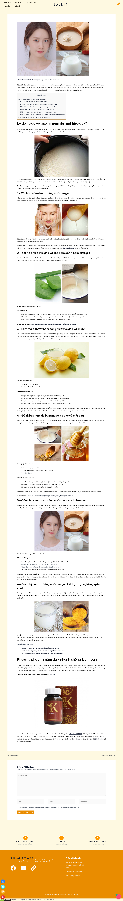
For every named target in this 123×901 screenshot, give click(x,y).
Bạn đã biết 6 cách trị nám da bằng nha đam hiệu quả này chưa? (54, 324)
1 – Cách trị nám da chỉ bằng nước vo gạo (33, 102)
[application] (23, 3)
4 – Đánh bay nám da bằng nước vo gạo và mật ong (37, 109)
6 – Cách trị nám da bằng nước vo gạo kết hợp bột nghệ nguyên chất (42, 115)
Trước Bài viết (13, 755)
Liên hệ (17, 6)
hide (44, 95)
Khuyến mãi (31, 3)
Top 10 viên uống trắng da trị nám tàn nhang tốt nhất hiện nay (42, 651)
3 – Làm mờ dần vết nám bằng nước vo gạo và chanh (37, 107)
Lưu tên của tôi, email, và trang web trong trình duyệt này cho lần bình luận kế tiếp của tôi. (49, 808)
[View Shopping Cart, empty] (117, 4)
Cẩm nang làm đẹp (37, 80)
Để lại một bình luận (23, 80)
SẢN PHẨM (18, 3)
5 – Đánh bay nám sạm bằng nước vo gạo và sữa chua (38, 112)
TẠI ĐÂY (53, 674)
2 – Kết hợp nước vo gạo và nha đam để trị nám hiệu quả (38, 104)
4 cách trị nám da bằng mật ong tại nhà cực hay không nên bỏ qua (50, 496)
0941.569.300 (99, 739)
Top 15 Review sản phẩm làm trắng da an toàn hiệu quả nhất (42, 653)
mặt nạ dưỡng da (68, 248)
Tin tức (7, 6)
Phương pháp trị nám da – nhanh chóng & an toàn (34, 117)
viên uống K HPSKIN (75, 734)
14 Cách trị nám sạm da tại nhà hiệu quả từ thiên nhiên (40, 648)
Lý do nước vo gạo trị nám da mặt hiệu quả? (32, 99)
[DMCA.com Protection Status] (5, 900)
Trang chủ (8, 3)
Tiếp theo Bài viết (108, 755)
